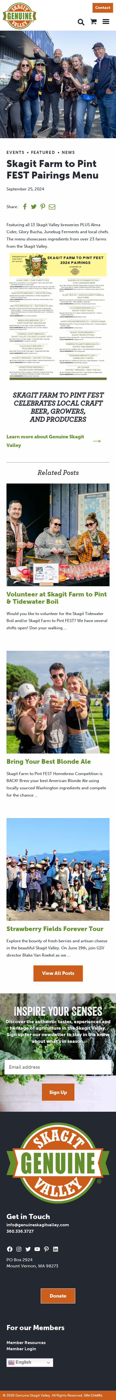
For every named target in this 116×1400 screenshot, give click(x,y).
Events (15, 152)
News (68, 152)
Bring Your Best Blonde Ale (48, 761)
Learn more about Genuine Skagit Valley (45, 441)
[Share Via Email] (52, 207)
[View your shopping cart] (93, 22)
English (23, 1362)
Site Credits (93, 1395)
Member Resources (26, 1342)
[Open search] (80, 22)
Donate (58, 1296)
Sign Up (58, 1092)
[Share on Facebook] (24, 207)
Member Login (21, 1348)
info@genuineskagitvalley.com (37, 1224)
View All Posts (58, 973)
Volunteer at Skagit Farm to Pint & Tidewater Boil (56, 598)
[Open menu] (105, 21)
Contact (102, 7)
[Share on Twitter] (34, 207)
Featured (43, 152)
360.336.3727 (20, 1231)
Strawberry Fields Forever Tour (54, 929)
